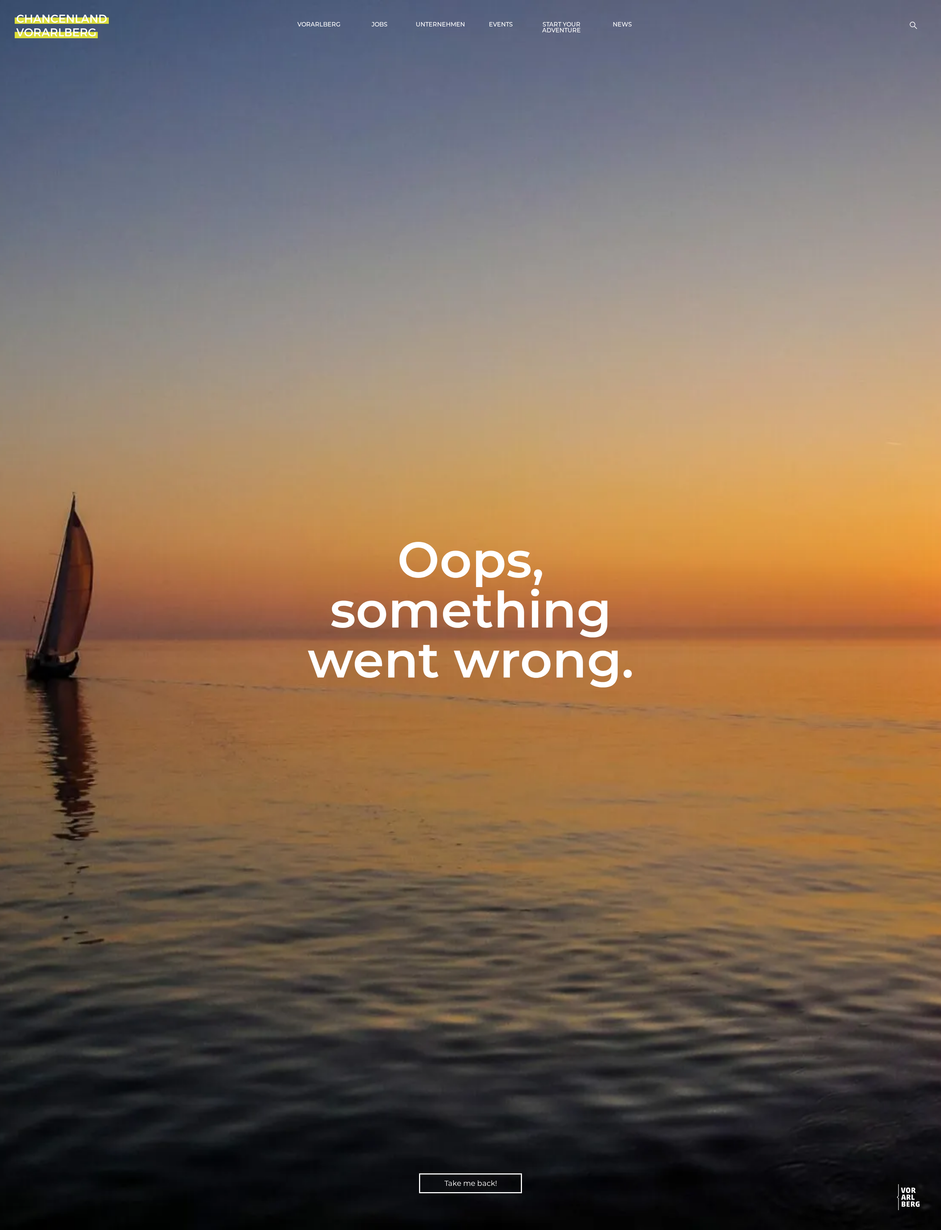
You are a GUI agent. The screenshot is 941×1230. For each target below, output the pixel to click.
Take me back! (470, 1183)
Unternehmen (440, 25)
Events (501, 25)
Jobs (379, 25)
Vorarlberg (318, 25)
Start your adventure (561, 28)
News (622, 25)
